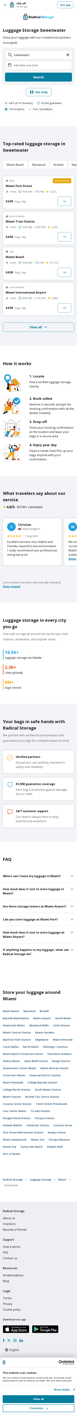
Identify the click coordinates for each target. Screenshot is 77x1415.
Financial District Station (45, 1075)
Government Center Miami (19, 1068)
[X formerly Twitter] (8, 1340)
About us (9, 1218)
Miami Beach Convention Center (23, 1054)
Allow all (38, 1399)
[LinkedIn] (21, 1340)
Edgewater (42, 1039)
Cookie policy (12, 1309)
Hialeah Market (12, 1125)
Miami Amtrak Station (54, 1068)
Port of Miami (11, 1154)
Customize (36, 1408)
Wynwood (29, 1011)
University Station (38, 1125)
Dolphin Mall (55, 1146)
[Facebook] (3, 1340)
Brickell (44, 1011)
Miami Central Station (17, 1032)
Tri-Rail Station (40, 1111)
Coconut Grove (63, 1125)
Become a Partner (15, 1230)
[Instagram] (14, 1340)
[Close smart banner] (5, 4)
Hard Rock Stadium (59, 1054)
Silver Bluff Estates (36, 1061)
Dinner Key (9, 1146)
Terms (7, 1298)
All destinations (13, 1275)
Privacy (7, 1304)
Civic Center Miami (14, 1111)
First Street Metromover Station (23, 1132)
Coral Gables (11, 1046)
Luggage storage (40, 1179)
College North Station (16, 1089)
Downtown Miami (14, 1025)
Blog (6, 1281)
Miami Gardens (44, 1032)
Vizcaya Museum (59, 1139)
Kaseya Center (57, 1132)
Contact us (10, 1258)
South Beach (63, 1018)
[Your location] (68, 55)
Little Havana (61, 1025)
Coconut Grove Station (17, 1104)
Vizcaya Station (45, 1118)
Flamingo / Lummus (55, 1046)
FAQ (5, 1252)
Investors (9, 1224)
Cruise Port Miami (14, 1075)
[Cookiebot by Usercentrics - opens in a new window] (58, 1362)
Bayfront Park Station (17, 1039)
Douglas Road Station (16, 1118)
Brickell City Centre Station (42, 1096)
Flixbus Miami (11, 1061)
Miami (62, 1179)
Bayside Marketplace (16, 1018)
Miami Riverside (63, 1039)
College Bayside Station (42, 1082)
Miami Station (12, 1096)
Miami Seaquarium (15, 1139)
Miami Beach (11, 1011)
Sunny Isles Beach (32, 1146)
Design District (61, 1061)
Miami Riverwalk (13, 1082)
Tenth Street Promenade (51, 1104)
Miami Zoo (37, 1139)
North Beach (31, 1046)
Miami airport (42, 1018)
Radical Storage (13, 1179)
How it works (11, 1247)
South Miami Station (48, 1089)
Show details (62, 1389)
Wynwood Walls (39, 1025)
